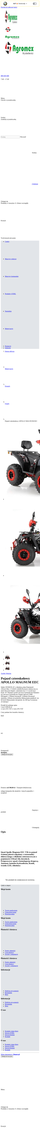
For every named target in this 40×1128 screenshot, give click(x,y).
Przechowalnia (9, 914)
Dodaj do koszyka (7, 754)
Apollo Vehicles (6, 673)
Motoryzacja (9, 369)
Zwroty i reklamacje (11, 954)
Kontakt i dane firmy (11, 1031)
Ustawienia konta (10, 912)
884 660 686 (5, 76)
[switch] (35, 4)
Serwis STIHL (9, 1033)
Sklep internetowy (10, 1054)
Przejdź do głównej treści (9, 7)
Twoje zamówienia (11, 910)
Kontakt (7, 1036)
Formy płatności (10, 951)
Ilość (2, 716)
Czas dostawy (9, 952)
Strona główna (9, 351)
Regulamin (8, 993)
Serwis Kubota (10, 1035)
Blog (6, 994)
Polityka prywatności (12, 991)
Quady (7, 404)
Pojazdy (7, 386)
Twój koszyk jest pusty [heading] (8, 238)
